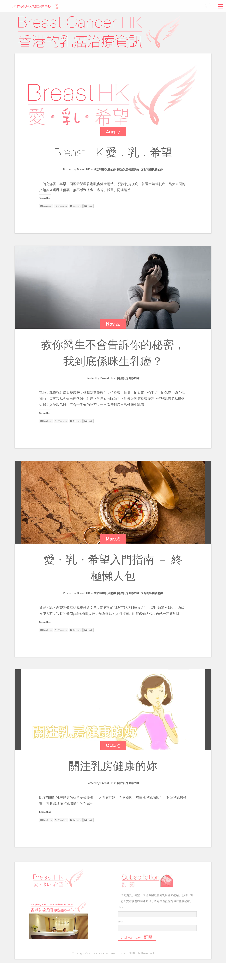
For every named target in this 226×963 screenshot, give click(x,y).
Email (120, 921)
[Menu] (220, 6)
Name (121, 907)
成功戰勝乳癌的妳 (105, 169)
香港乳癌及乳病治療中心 (33, 6)
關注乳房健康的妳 (128, 169)
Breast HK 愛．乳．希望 (113, 152)
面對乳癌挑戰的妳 (152, 169)
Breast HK (83, 169)
